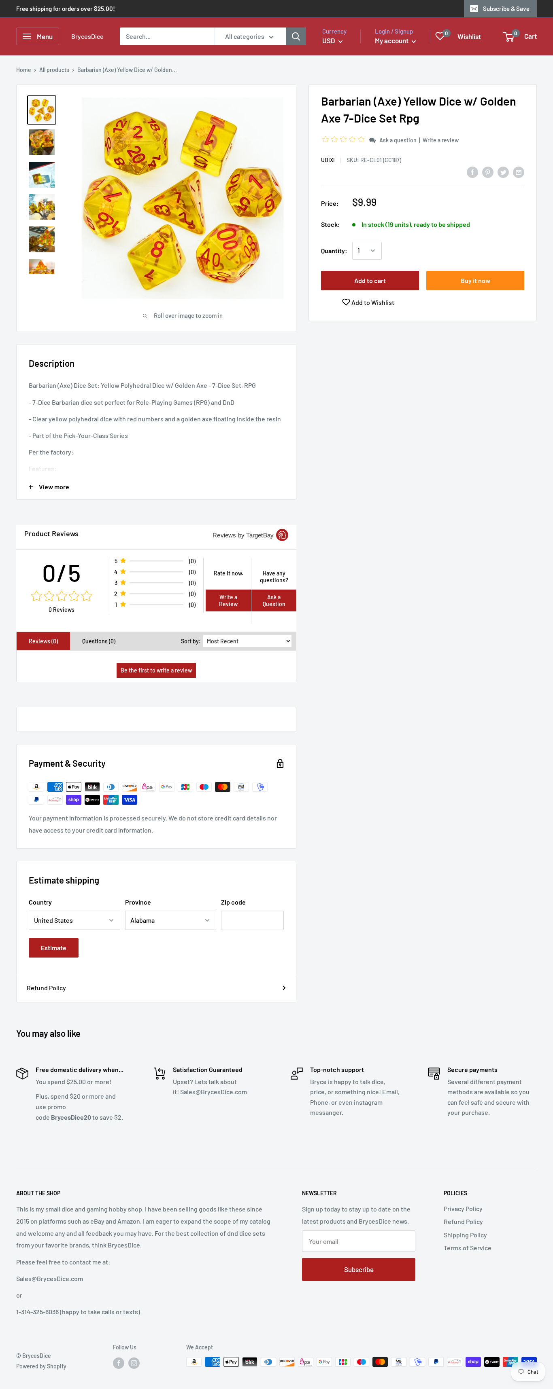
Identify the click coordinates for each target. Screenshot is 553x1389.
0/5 (61, 572)
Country (40, 902)
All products (54, 69)
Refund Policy (46, 988)
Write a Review (228, 600)
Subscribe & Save (506, 8)
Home (23, 69)
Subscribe (359, 1269)
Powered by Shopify (41, 1366)
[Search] (296, 36)
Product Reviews (51, 533)
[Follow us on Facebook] (118, 1362)
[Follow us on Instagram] (134, 1362)
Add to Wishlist (372, 302)
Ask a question (398, 140)
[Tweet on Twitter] (503, 171)
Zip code (233, 902)
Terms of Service (467, 1248)
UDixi (328, 159)
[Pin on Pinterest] (487, 171)
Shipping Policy (465, 1235)
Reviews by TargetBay (243, 535)
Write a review (441, 140)
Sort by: (191, 641)
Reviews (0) (43, 641)
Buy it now (475, 280)
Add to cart (370, 280)
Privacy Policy (463, 1208)
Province (138, 902)
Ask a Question (274, 600)
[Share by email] (518, 171)
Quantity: (334, 250)
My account (392, 40)
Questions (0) (98, 641)
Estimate (53, 947)
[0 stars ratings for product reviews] (61, 596)
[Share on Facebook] (472, 171)
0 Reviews (61, 609)
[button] (344, 140)
